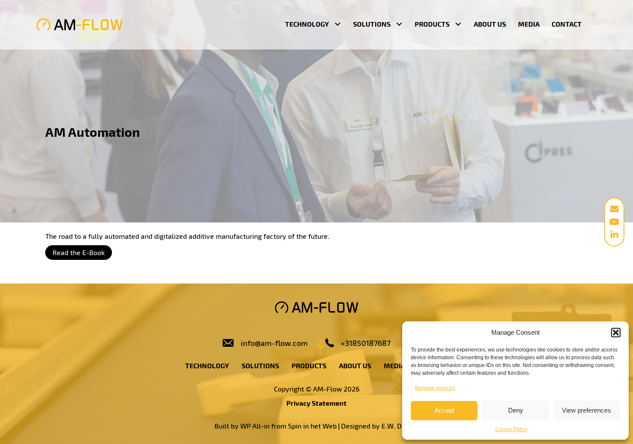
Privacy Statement (316, 403)
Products (309, 365)
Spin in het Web (312, 426)
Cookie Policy (511, 429)
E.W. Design (400, 426)
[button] (615, 332)
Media (394, 365)
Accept (444, 410)
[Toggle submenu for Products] (458, 24)
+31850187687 (366, 343)
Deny (515, 410)
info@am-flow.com (274, 343)
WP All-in (255, 426)
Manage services (435, 388)
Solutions (260, 365)
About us (355, 365)
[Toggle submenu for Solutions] (399, 24)
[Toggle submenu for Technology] (338, 24)
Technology (207, 365)
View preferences (586, 410)
